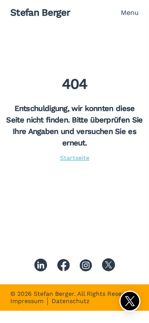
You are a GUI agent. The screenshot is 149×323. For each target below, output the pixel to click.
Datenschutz (71, 301)
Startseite (74, 158)
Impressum (27, 301)
